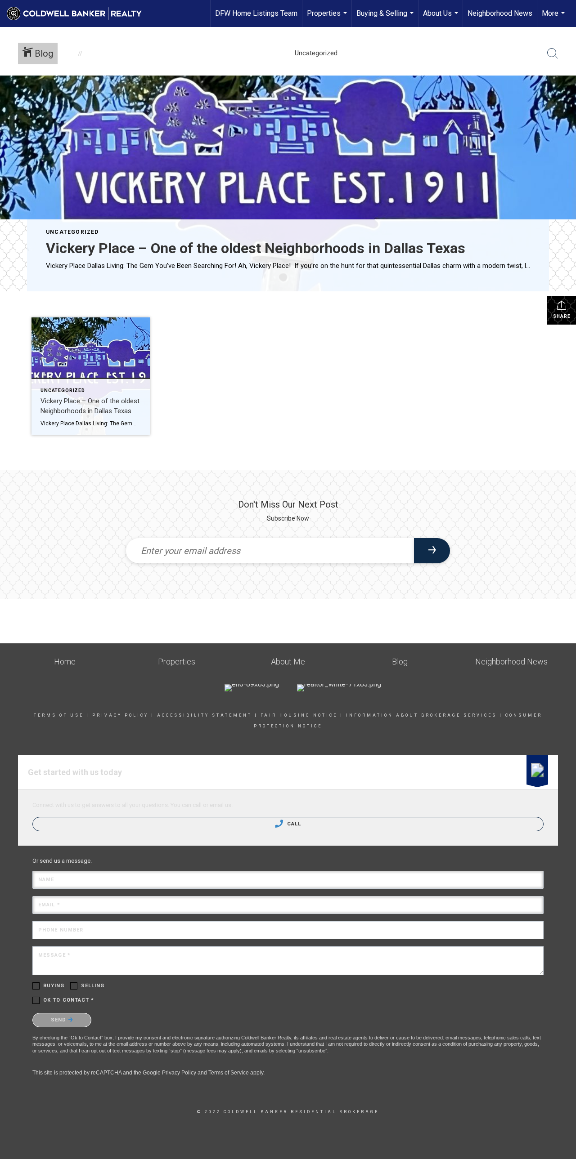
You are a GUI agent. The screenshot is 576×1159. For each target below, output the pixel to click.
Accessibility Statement (204, 715)
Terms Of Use (59, 715)
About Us (441, 18)
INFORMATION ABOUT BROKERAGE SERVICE (419, 715)
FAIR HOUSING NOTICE (299, 715)
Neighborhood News (500, 13)
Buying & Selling (386, 18)
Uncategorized (72, 232)
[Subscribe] (432, 550)
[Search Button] (552, 53)
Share (562, 316)
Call (293, 824)
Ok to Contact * (68, 1000)
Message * (54, 955)
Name (46, 880)
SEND (59, 1020)
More (554, 18)
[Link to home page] (79, 13)
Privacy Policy (120, 715)
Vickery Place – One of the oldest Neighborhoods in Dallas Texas (255, 248)
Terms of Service (228, 1073)
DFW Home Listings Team (256, 13)
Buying (54, 986)
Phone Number (60, 930)
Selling (93, 986)
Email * (49, 905)
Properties (328, 18)
